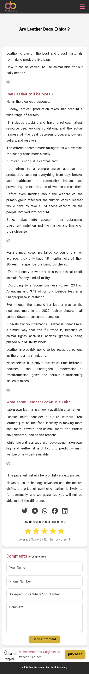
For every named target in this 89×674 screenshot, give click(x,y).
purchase (75, 654)
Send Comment (44, 639)
